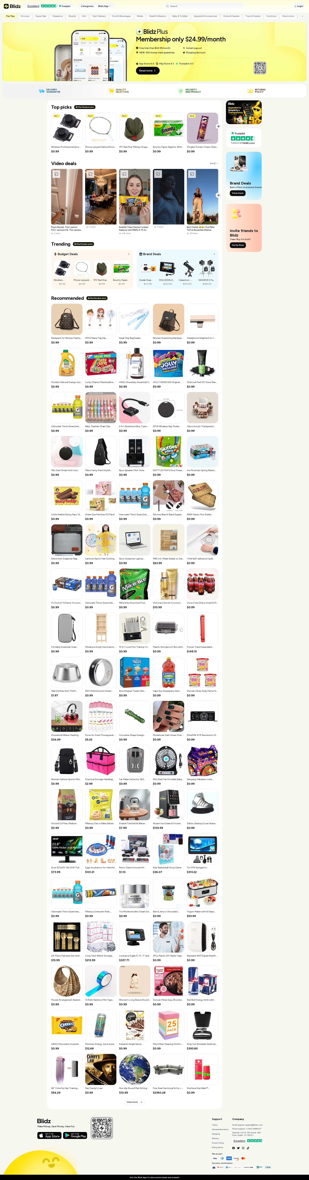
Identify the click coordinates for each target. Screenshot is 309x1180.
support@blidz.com (254, 1125)
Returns (215, 1138)
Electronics (288, 16)
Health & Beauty (157, 16)
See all (212, 163)
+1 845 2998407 (254, 1129)
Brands (72, 16)
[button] (67, 133)
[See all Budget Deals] (129, 254)
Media (140, 16)
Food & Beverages (121, 16)
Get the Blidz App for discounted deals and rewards (154, 1177)
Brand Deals (152, 254)
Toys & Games (253, 16)
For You (10, 16)
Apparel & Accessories (205, 16)
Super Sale (41, 16)
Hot (84, 16)
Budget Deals (68, 254)
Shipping (216, 1134)
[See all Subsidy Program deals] (214, 254)
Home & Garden (231, 16)
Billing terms (217, 1147)
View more (132, 1102)
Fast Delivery (99, 16)
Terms (214, 1125)
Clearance (57, 16)
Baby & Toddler (180, 16)
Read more (146, 70)
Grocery (25, 16)
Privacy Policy (218, 1143)
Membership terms (220, 1129)
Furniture (271, 16)
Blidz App (103, 6)
